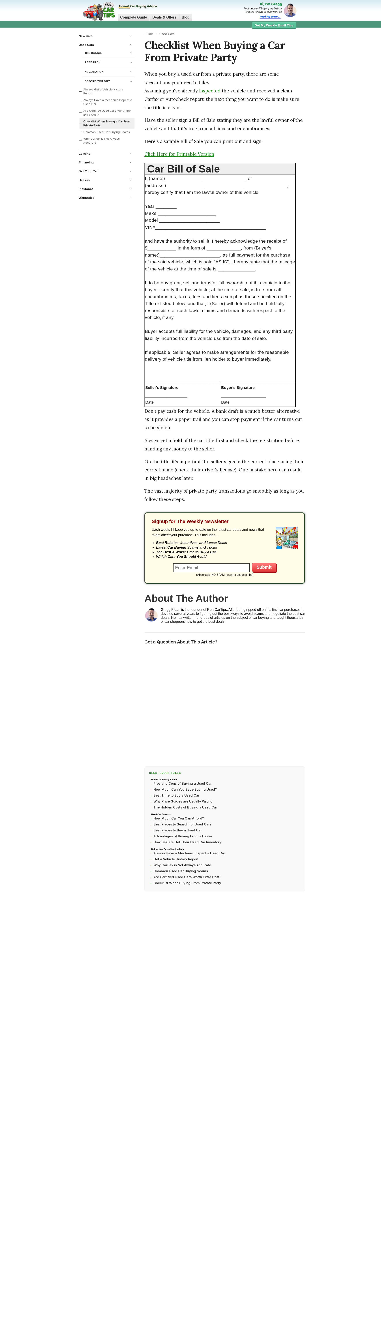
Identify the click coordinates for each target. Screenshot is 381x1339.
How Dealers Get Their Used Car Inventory (187, 842)
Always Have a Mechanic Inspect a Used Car (107, 102)
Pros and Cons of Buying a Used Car (182, 783)
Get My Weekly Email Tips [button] (274, 25)
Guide (148, 34)
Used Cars (167, 34)
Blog (186, 17)
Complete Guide (133, 17)
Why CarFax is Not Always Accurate (101, 140)
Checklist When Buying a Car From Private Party (107, 123)
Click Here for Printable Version (179, 154)
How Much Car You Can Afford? (178, 818)
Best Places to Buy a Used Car (177, 830)
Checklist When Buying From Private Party (187, 883)
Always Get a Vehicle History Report (103, 91)
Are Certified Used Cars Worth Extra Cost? (187, 877)
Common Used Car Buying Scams (106, 132)
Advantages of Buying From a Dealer (183, 836)
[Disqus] (224, 704)
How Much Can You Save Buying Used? (185, 789)
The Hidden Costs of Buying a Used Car (185, 807)
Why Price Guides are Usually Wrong (183, 801)
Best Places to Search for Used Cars (182, 824)
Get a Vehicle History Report (175, 859)
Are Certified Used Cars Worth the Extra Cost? (107, 112)
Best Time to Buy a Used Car (176, 795)
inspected (209, 91)
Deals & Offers (164, 17)
